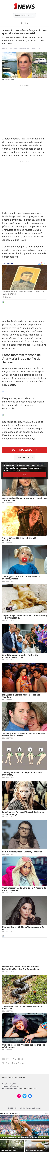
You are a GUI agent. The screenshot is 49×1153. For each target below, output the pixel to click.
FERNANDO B (35, 49)
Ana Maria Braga (15, 1063)
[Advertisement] (24, 111)
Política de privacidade (17, 1077)
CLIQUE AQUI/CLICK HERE (27, 1088)
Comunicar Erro (23, 457)
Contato (5, 1077)
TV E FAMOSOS (14, 1059)
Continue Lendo (22, 450)
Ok (24, 475)
